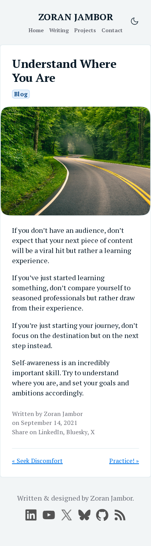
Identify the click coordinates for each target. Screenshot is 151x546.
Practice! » (124, 460)
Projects (85, 30)
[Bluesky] (84, 515)
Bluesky (77, 432)
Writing (59, 30)
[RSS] (120, 515)
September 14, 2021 (49, 422)
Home (36, 30)
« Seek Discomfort (37, 460)
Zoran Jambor (63, 413)
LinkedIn (50, 432)
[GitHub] (102, 515)
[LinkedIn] (31, 515)
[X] (49, 515)
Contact (112, 30)
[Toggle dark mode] (134, 21)
